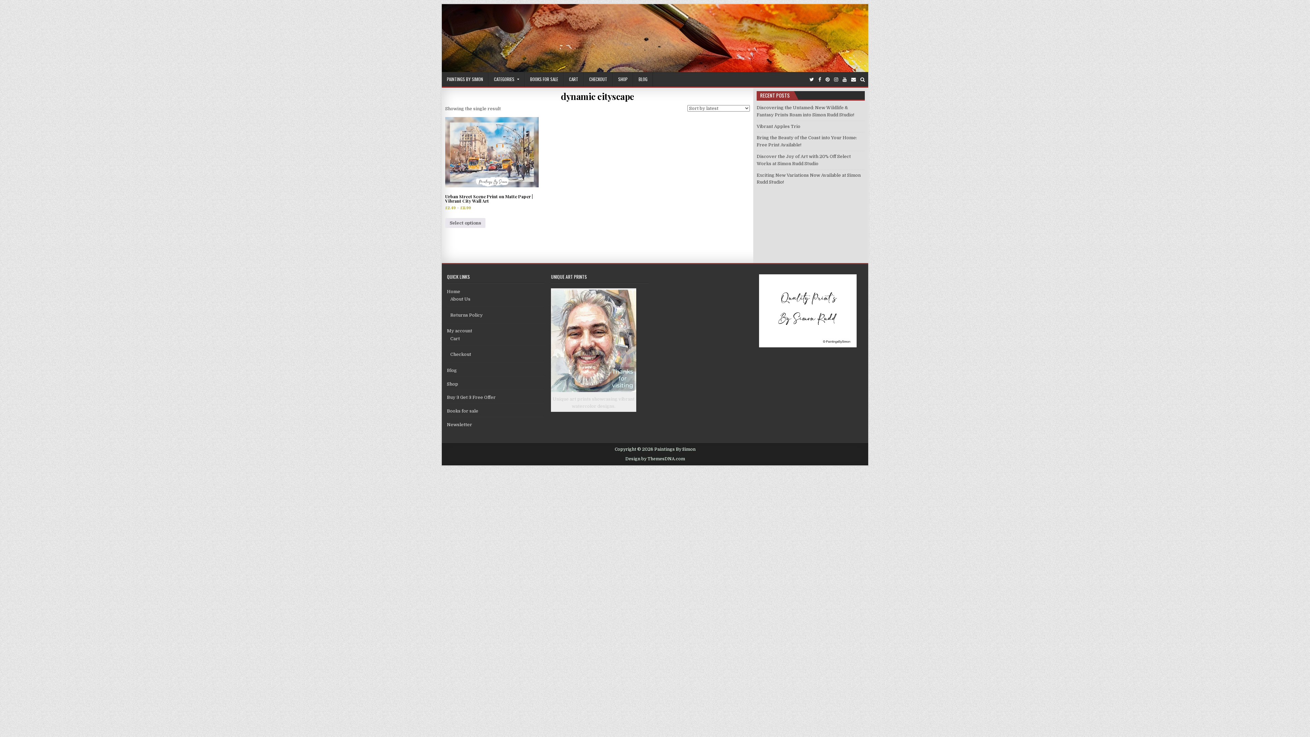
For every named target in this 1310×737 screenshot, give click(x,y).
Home (453, 291)
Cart (573, 79)
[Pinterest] (828, 79)
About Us (460, 299)
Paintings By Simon (465, 79)
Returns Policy (466, 315)
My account (459, 330)
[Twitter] (812, 79)
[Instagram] (836, 79)
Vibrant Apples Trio (778, 126)
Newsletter (459, 424)
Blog (643, 79)
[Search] (862, 79)
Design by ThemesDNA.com (655, 459)
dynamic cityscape (597, 96)
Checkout (598, 79)
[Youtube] (845, 79)
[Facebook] (819, 79)
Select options (465, 223)
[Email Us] (853, 79)
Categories (504, 79)
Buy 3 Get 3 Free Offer (471, 397)
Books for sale (544, 79)
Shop (623, 79)
